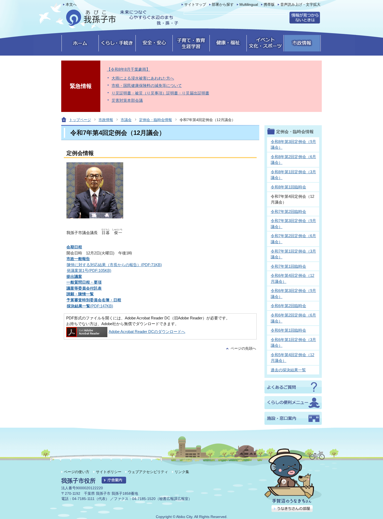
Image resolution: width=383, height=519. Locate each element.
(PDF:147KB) (90, 306)
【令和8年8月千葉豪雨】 (128, 69)
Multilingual (248, 5)
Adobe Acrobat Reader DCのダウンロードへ (147, 331)
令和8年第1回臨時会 (288, 187)
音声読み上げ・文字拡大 (300, 5)
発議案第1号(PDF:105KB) (89, 270)
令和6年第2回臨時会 (288, 305)
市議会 (126, 120)
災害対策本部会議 (127, 100)
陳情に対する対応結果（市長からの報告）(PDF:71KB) (114, 265)
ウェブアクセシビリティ (148, 472)
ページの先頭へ (243, 348)
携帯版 (269, 5)
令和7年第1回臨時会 (288, 266)
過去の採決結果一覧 (288, 370)
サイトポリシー (108, 472)
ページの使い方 (76, 472)
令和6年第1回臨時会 (288, 330)
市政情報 (105, 120)
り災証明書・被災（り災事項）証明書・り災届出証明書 (160, 93)
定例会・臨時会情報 (155, 120)
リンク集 (182, 472)
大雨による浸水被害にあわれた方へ (143, 78)
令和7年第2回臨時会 (288, 211)
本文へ (71, 5)
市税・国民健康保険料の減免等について (147, 85)
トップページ (80, 120)
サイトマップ (195, 5)
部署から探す (223, 5)
